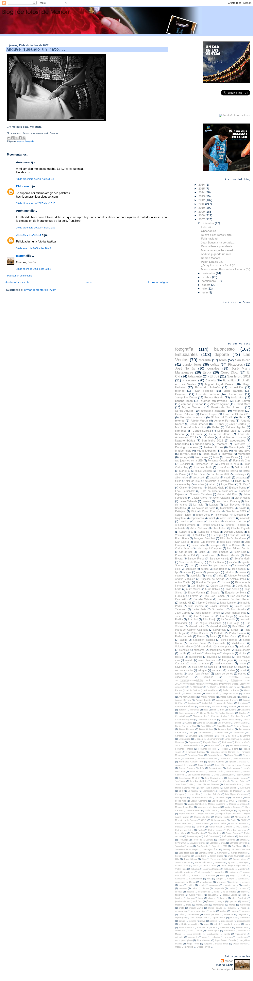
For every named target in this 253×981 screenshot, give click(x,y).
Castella (211, 380)
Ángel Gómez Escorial (225, 940)
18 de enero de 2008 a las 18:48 (33, 248)
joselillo (189, 660)
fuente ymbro (196, 895)
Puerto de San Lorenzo (227, 407)
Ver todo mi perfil (222, 969)
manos (187, 572)
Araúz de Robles (225, 703)
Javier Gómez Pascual (239, 765)
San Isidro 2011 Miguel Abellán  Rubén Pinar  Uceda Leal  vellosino (212, 683)
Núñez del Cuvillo (222, 417)
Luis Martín (236, 797)
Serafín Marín (242, 558)
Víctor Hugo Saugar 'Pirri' (233, 865)
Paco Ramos (202, 823)
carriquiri (196, 653)
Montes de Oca (202, 817)
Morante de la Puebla (185, 820)
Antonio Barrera (183, 700)
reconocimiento (184, 670)
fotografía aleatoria (213, 410)
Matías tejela (183, 450)
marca (232, 905)
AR (238, 687)
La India (198, 504)
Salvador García (218, 843)
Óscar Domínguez (184, 947)
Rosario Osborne (226, 840)
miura (243, 908)
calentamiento (195, 878)
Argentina (242, 703)
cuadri (227, 477)
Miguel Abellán (203, 471)
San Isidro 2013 (236, 511)
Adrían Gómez (211, 690)
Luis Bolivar (242, 400)
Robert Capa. (229, 636)
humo (200, 898)
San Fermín (202, 846)
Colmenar (197, 487)
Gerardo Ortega (215, 755)
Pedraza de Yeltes (184, 830)
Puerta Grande (213, 397)
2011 (201, 204)
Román (246, 636)
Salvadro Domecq (184, 846)
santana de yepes (206, 927)
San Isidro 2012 (212, 440)
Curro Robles (212, 589)
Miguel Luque (244, 810)
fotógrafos (237, 397)
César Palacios (184, 414)
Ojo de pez (186, 552)
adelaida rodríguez (184, 872)
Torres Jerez (203, 514)
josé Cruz (197, 901)
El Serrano (245, 736)
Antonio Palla (238, 579)
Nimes (235, 629)
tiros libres (229, 930)
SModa (243, 840)
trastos (242, 673)
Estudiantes (186, 354)
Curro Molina (193, 589)
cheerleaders (206, 882)
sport (243, 670)
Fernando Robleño (207, 387)
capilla (182, 653)
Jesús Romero (197, 771)
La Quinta (193, 791)
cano (191, 565)
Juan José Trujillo (184, 784)
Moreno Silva (242, 450)
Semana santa (206, 853)
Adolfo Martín (199, 420)
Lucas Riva (194, 794)
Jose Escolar (232, 771)
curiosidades (203, 443)
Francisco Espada (195, 752)
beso (222, 875)
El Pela (220, 736)
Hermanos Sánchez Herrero (234, 599)
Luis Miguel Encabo (238, 548)
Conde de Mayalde (184, 719)
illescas (226, 657)
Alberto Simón (212, 693)
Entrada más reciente (16, 282)
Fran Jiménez (238, 596)
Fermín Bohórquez (216, 745)
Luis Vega (233, 623)
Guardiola (189, 758)
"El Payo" (244, 484)
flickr (178, 481)
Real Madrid (244, 836)
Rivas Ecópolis (211, 511)
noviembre (209, 273)
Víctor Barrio (216, 562)
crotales (246, 885)
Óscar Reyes (203, 947)
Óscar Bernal (239, 943)
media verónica (224, 663)
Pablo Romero (199, 633)
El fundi (196, 434)
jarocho (223, 898)
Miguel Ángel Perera (219, 384)
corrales (213, 368)
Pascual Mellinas (183, 826)
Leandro (213, 504)
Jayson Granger (187, 768)
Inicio (89, 282)
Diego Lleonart (186, 729)
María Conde (211, 810)
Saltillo (183, 640)
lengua (221, 901)
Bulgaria (232, 709)
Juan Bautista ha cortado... (218, 242)
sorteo (231, 670)
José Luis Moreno (204, 541)
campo (230, 878)
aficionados (221, 514)
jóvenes (210, 901)
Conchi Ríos (186, 531)
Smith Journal (234, 856)
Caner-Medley (207, 713)
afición (233, 562)
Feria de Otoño (220, 434)
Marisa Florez (194, 810)
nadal (199, 572)
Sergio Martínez (239, 853)
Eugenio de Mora (235, 592)
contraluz (190, 569)
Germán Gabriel (203, 599)
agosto (206, 284)
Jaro (191, 765)
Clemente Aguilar (219, 716)
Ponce (213, 636)
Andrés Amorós (208, 697)
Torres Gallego (189, 453)
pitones (192, 921)
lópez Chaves (227, 518)
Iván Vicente (196, 606)
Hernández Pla (204, 464)
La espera (215, 545)
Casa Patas (231, 457)
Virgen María (204, 646)
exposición (236, 387)
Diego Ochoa (206, 729)
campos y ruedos (192, 404)
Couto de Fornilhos (207, 719)
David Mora (243, 404)
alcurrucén (199, 477)
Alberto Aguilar (219, 404)
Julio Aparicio (242, 467)
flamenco (181, 430)
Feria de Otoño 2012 (236, 414)
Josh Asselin (238, 609)
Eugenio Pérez (210, 742)
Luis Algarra (180, 797)
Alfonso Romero (237, 575)
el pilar (242, 653)
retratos (229, 572)
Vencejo (243, 862)
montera (222, 443)
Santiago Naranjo (219, 558)
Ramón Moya (193, 836)
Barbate (232, 706)
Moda (224, 450)
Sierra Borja (200, 856)
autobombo (240, 514)
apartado (196, 875)
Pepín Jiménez (219, 552)
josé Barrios (220, 569)
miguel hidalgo (215, 908)
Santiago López (210, 849)
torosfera (214, 521)
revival (242, 572)
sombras (179, 930)
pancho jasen (184, 400)
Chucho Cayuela (240, 528)
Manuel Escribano (238, 804)
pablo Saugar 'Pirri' (199, 917)
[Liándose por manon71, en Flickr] (56, 120)
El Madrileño (199, 535)
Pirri (193, 511)
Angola (243, 697)
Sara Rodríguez (186, 853)
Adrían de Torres (231, 690)
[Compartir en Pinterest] (24, 138)
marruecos (245, 905)
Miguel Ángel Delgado (229, 813)
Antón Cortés (183, 582)
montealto (244, 453)
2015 (202, 188)
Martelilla (184, 471)
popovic (213, 921)
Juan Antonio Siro (204, 616)
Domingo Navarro (186, 447)
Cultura (188, 723)
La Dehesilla (228, 619)
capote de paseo (220, 565)
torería (178, 673)
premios (184, 521)
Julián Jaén (198, 545)
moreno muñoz (198, 911)
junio (205, 292)
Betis (205, 709)
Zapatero (242, 869)
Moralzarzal (240, 817)
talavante (195, 376)
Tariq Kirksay (190, 859)
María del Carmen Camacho (191, 629)
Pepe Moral (180, 833)
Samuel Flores (196, 558)
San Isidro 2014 (220, 474)
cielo (177, 569)
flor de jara (193, 481)
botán (243, 875)
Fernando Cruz (241, 460)
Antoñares (193, 703)
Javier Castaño (221, 497)
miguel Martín (196, 908)
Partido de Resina (227, 471)
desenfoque (212, 653)
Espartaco (193, 742)
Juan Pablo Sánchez (209, 788)
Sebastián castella (204, 640)
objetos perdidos (212, 914)
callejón (219, 878)
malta (188, 905)
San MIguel (237, 846)
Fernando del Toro (207, 749)
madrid (178, 905)
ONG (203, 820)
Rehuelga (183, 840)
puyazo (242, 667)
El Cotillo (193, 736)
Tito (204, 859)
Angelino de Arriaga (212, 579)
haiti (244, 895)
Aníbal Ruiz (207, 703)
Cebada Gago (182, 716)
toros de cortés (224, 673)
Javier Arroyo (199, 497)
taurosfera (201, 457)
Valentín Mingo (183, 646)
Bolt (214, 709)
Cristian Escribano (230, 719)
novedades (194, 914)
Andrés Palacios (236, 525)
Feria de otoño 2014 (193, 745)
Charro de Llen (200, 716)
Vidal (195, 865)
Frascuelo (189, 380)
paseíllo (212, 667)
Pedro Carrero (237, 633)
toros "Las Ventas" (199, 673)
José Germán (243, 774)
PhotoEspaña (197, 833)
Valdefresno (238, 643)
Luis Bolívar (233, 545)
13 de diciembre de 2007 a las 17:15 (35, 203)
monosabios (181, 911)
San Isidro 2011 (238, 376)
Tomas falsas (239, 859)
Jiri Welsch (218, 609)
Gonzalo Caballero (201, 494)
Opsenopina (208, 230)
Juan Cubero (240, 781)
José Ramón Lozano (232, 437)
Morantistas (227, 508)
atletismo (199, 650)
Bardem (182, 709)
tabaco (199, 930)
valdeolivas (240, 934)
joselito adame (182, 901)
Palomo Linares (238, 823)
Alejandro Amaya (185, 525)
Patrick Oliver (215, 826)
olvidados (228, 914)
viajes (209, 575)
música (234, 911)
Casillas (242, 713)
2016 (202, 184)
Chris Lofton (219, 528)
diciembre (208, 223)
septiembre (209, 280)
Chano (183, 487)
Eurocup (180, 596)
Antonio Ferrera (224, 420)
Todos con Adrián (219, 859)
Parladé (218, 633)
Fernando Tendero (184, 749)
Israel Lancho (228, 602)
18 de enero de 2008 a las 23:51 (33, 269)
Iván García (182, 541)
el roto (243, 888)
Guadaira (185, 464)
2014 (202, 192)
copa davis (210, 453)
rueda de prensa (232, 924)
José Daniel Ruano (223, 774)
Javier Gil (219, 765)
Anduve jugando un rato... (217, 254)
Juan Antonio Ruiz (198, 781)
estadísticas (204, 891)
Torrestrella (218, 643)
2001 (222, 687)
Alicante (246, 693)
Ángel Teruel (193, 943)
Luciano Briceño (212, 794)
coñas (214, 364)
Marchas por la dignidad (209, 807)
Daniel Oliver (207, 726)
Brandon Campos (206, 582)
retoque (202, 670)
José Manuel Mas (235, 612)
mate (181, 908)
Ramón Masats (210, 257)
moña (212, 911)
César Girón (224, 723)
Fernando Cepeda (218, 460)
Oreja (233, 820)
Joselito (206, 501)
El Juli (214, 376)
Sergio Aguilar (184, 410)
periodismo (245, 917)
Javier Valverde (188, 501)
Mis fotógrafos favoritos (190, 427)
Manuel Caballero (216, 804)
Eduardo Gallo (216, 487)
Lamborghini (208, 791)
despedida (219, 888)
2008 (202, 215)
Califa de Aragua (187, 713)
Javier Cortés (237, 423)
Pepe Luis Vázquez (236, 830)
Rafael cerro (208, 555)
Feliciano (226, 742)
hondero (179, 898)
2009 (202, 211)
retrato (212, 484)
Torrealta (219, 862)
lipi (176, 572)
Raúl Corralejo (211, 836)
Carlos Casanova (220, 585)
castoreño (240, 565)
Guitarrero (225, 758)
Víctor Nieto (181, 869)
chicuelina (221, 882)
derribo (205, 569)
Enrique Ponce (237, 487)
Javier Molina (242, 497)
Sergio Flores (183, 514)
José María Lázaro (237, 778)
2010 (202, 207)
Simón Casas (216, 856)
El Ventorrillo (184, 739)
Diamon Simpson (242, 726)
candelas (242, 878)
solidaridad (241, 927)
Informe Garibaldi (205, 602)
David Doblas (223, 726)
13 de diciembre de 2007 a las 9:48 (35, 179)
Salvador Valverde (238, 843)
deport (206, 888)
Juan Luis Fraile (202, 467)
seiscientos (225, 927)
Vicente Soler (181, 865)
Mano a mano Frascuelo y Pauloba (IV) (225, 269)
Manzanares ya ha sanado (217, 250)
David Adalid (232, 589)
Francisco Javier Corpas (222, 752)
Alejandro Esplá (230, 693)
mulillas (223, 911)
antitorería (244, 646)
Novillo (242, 508)
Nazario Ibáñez (185, 440)
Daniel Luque (208, 414)
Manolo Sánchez (196, 804)
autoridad (210, 875)
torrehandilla (212, 934)
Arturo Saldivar (199, 528)
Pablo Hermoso (183, 823)
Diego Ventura (196, 592)
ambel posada (225, 646)
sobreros (180, 575)
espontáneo (197, 518)
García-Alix (181, 599)
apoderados (237, 440)
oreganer (242, 914)
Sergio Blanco (229, 640)
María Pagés (227, 810)
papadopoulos (218, 917)
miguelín (232, 908)
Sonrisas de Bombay (191, 562)
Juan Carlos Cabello (220, 781)
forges (244, 891)
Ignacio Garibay (216, 761)
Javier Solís (199, 609)
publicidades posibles (189, 924)
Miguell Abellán (206, 450)
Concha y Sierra (239, 716)
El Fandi (219, 423)
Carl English (198, 585)
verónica (208, 677)
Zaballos (195, 869)
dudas (232, 888)
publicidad (227, 667)
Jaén (202, 768)
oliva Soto (197, 667)
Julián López (230, 788)
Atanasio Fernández (185, 706)
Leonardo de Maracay (230, 791)
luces (244, 901)
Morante (205, 360)
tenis (216, 457)
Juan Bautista (233, 390)
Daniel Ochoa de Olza (185, 726)
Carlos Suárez (202, 430)
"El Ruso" (211, 687)
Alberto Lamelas (193, 693)
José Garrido (182, 612)
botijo (232, 875)
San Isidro (242, 360)
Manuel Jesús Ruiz (184, 807)
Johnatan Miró (215, 771)
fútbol (212, 518)
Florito (235, 749)
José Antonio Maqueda (199, 774)
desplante (228, 653)
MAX (231, 801)
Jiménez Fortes (213, 447)
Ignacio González (237, 761)
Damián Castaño (233, 531)
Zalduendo (229, 869)
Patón (229, 826)
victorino (238, 410)
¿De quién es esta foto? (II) (218, 265)
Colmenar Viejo (227, 430)
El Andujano (238, 732)
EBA (191, 732)
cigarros (246, 882)
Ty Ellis (231, 862)
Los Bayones (232, 504)
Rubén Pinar (198, 474)
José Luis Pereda (230, 541)
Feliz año (206, 227)
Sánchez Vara (197, 643)
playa (202, 921)
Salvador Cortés (198, 843)
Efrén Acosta (221, 732)
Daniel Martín (240, 723)
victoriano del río (235, 521)
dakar (194, 888)
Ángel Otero (227, 484)
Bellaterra (239, 443)
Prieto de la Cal (185, 555)
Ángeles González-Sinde (216, 943)
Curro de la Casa (204, 723)
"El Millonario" (196, 687)
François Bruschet (204, 538)
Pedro (201, 830)
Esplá (207, 372)
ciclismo (234, 882)
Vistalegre (240, 474)
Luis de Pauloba (207, 394)
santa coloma (185, 927)
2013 (202, 196)
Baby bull (203, 706)
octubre (207, 277)
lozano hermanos (207, 660)
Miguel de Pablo (206, 813)
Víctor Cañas (209, 865)
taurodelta (195, 575)
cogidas (190, 885)
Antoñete (180, 528)
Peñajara (180, 511)
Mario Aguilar (237, 447)
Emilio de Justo (237, 535)
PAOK (243, 820)
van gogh (192, 937)
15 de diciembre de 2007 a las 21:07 (35, 227)
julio (205, 288)
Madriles (179, 804)
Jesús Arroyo (215, 768)
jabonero (212, 898)
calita (209, 878)
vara (204, 937)
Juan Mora (223, 467)
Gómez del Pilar (227, 494)
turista (227, 934)
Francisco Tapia (195, 755)
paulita (232, 917)
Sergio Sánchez (183, 856)
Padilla (201, 552)
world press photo (184, 940)
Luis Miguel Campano (209, 548)
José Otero (181, 616)
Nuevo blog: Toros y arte (216, 234)
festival (179, 657)
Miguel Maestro (186, 813)
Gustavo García (242, 758)
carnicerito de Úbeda (185, 882)
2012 (202, 200)
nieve (243, 663)
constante (214, 885)
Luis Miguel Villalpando (207, 623)
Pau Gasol (241, 826)
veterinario (241, 937)
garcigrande (195, 657)
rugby (247, 924)
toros (223, 360)
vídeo (220, 575)
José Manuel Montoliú (189, 778)
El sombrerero (214, 739)
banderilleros (192, 364)
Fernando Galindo (238, 745)
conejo (202, 885)
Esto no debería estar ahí (217, 491)
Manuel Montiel (218, 626)
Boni (222, 709)
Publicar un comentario (19, 275)
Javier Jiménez (219, 606)
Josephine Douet (186, 397)
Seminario (222, 853)
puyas (207, 924)
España (215, 592)
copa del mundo (230, 885)
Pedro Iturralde (183, 636)
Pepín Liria (239, 552)
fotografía (29, 141)
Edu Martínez (204, 732)
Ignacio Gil (185, 602)
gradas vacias (230, 895)
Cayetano (181, 394)
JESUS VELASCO (28, 235)
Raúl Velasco (228, 836)
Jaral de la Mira (229, 464)
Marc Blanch (239, 626)
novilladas (181, 667)
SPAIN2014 (180, 843)
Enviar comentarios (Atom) (40, 289)
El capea (198, 739)
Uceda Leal (235, 394)
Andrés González (227, 697)
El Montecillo (207, 736)
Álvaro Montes (204, 940)
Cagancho (245, 709)
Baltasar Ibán (218, 706)
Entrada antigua (158, 282)
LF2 (181, 791)
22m (231, 687)
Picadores (235, 364)
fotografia (179, 895)
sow (190, 930)
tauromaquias (213, 930)
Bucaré (226, 582)
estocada (241, 477)
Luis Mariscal (221, 797)
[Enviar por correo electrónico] (9, 138)
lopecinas (233, 901)
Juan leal (193, 619)
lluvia (238, 481)
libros (242, 417)
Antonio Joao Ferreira (227, 700)
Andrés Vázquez (185, 579)
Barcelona (245, 706)
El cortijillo (217, 535)
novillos (199, 484)
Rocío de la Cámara (203, 840)
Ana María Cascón (187, 697)
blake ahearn (242, 650)
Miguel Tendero (192, 407)
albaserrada (204, 872)
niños (181, 914)
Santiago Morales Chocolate (236, 849)
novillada (245, 518)
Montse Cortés (222, 817)
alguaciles (219, 872)
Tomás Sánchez (203, 862)
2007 (202, 219)
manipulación (202, 905)
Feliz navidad (209, 238)
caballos (214, 477)
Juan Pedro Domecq (228, 501)
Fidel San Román (214, 596)
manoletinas (219, 905)
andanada (233, 872)
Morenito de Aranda (192, 417)
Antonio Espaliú (203, 700)
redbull (217, 924)
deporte (221, 354)
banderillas (182, 443)
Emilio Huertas (232, 739)
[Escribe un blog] (13, 138)
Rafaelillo (228, 380)
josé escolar (239, 569)
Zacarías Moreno (211, 869)
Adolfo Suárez (193, 690)
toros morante (194, 934)
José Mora (180, 781)
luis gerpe (227, 660)
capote (20, 141)
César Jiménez (199, 423)
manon (20, 255)
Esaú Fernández (185, 491)
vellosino (215, 937)
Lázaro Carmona (199, 801)
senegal (185, 457)
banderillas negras (220, 650)
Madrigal (242, 801)
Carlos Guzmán (226, 713)
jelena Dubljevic (239, 898)
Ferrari (224, 749)
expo (216, 891)
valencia (179, 937)
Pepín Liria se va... (212, 261)
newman (246, 911)
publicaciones (243, 921)
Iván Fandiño (204, 390)
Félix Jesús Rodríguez (233, 538)
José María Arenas (214, 778)
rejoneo (180, 390)
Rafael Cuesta (233, 833)
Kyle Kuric (245, 788)
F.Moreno (22, 186)
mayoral (227, 453)
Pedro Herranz (215, 830)
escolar (178, 891)
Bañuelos (194, 709)
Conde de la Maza (208, 531)
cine (181, 885)
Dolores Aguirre (226, 729)
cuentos (183, 888)
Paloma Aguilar (235, 427)
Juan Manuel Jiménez (208, 784)
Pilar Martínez (214, 833)
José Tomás (185, 368)
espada (190, 891)
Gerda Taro (233, 755)
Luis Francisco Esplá (201, 797)
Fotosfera (208, 437)
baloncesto (224, 349)
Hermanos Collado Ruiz (191, 761)
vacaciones (181, 677)
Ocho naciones (218, 820)
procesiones (227, 921)
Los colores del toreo (203, 508)
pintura (182, 921)
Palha (215, 427)
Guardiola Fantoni (206, 758)
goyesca (212, 657)
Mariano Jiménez (233, 807)
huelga (190, 898)
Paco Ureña (220, 823)
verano (228, 937)
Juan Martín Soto (232, 784)
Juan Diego (226, 616)
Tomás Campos (183, 862)
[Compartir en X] (16, 138)
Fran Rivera (182, 538)
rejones (179, 420)
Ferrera (194, 596)
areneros (184, 650)
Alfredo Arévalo (211, 525)
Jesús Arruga (233, 768)
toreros (199, 521)
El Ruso (232, 736)
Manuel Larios (197, 626)
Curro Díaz (229, 372)
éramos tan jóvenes (214, 400)
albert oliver (182, 477)
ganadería (213, 895)
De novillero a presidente (216, 246)
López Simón (218, 801)
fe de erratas (229, 891)
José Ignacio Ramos (207, 612)
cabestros (180, 878)
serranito (217, 670)
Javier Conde (204, 765)
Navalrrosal (219, 629)
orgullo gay (180, 917)
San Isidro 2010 (219, 846)
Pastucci (200, 826)
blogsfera (180, 518)
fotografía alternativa (217, 481)
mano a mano (199, 663)
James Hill (180, 765)
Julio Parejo (209, 619)
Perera (201, 636)
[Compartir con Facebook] (20, 138)
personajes (213, 572)
